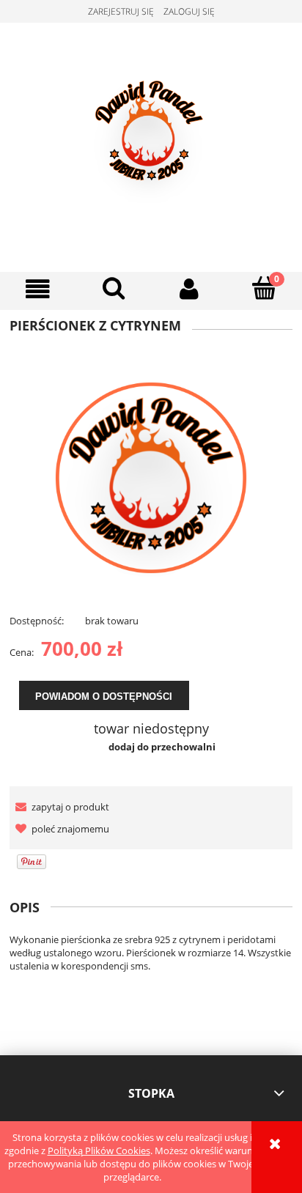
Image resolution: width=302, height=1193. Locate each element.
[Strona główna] (151, 145)
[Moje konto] (188, 289)
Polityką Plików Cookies (99, 1150)
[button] (38, 289)
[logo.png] (151, 476)
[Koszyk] (264, 288)
